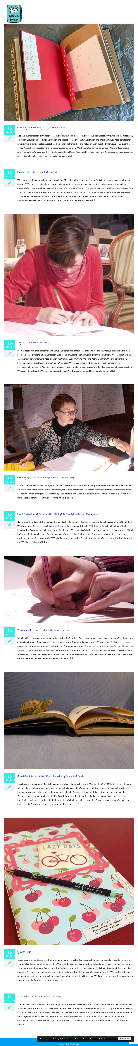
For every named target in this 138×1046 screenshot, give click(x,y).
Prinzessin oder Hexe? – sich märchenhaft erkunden (69, 589)
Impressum (61, 1044)
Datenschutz (70, 1044)
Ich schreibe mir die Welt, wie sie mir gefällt (39, 996)
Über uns (79, 1044)
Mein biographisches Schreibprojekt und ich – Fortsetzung (69, 427)
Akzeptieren (124, 1039)
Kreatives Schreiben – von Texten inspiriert (38, 172)
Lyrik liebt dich (69, 881)
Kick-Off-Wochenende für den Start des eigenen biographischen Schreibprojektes (57, 514)
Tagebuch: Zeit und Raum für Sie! (69, 275)
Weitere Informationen (107, 1039)
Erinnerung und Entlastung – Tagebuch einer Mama (69, 72)
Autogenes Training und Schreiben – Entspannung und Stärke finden (69, 720)
